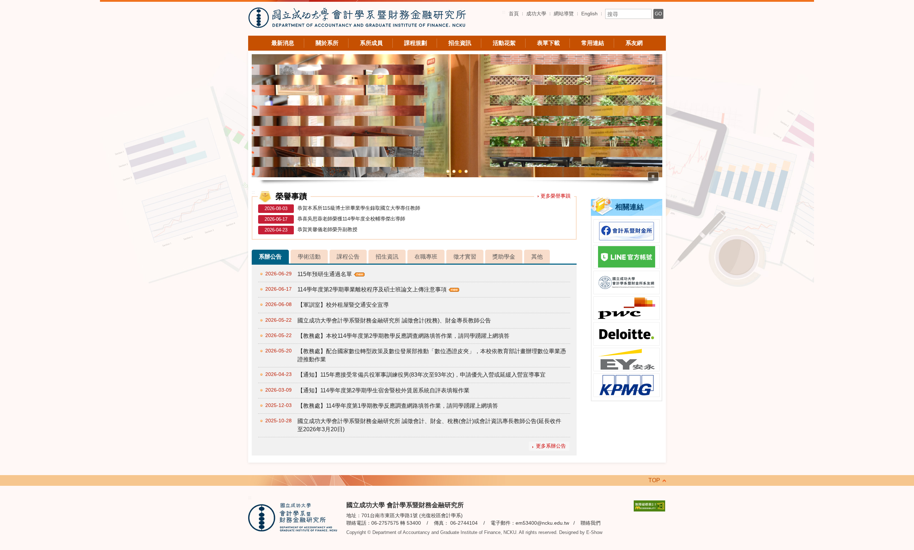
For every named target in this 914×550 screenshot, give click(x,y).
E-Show (594, 532)
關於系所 (327, 43)
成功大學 (536, 13)
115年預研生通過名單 (324, 274)
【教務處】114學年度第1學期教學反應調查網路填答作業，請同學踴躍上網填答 (397, 406)
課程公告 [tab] (348, 257)
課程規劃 (415, 43)
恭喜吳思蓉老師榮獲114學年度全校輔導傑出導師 (351, 218)
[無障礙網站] (649, 506)
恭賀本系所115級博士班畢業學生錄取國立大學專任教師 (358, 208)
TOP (654, 480)
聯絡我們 (591, 523)
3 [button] (460, 171)
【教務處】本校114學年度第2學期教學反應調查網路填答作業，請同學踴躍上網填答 (403, 336)
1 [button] (448, 171)
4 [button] (466, 171)
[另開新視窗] (626, 231)
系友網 (634, 43)
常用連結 (592, 43)
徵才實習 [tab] (464, 257)
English (589, 13)
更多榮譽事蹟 (556, 196)
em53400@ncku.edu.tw (542, 523)
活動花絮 (504, 43)
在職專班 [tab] (426, 257)
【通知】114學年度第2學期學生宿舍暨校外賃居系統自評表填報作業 (383, 390)
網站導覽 (564, 13)
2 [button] (454, 171)
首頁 (514, 13)
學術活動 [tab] (309, 257)
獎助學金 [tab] (503, 257)
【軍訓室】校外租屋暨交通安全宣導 (343, 305)
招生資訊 (459, 43)
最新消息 (282, 43)
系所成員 (371, 43)
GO (658, 13)
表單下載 (548, 43)
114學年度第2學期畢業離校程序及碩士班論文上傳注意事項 (372, 289)
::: (503, 12)
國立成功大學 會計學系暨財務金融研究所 (357, 19)
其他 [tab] (537, 257)
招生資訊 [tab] (387, 257)
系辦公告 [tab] (270, 257)
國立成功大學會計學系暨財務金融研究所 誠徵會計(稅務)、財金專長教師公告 (394, 320)
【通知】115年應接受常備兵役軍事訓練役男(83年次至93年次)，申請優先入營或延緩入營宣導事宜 (421, 375)
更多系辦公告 (551, 446)
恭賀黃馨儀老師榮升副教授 (327, 229)
